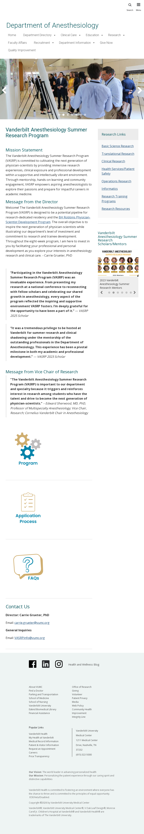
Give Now (106, 43)
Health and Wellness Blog (83, 664)
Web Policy (78, 705)
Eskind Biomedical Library (42, 709)
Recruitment (42, 43)
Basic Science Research (118, 146)
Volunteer (77, 694)
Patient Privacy (79, 698)
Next (137, 90)
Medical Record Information (43, 741)
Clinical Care (69, 35)
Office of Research (82, 687)
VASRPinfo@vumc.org (29, 638)
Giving (75, 690)
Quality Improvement (22, 50)
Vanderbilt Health (38, 733)
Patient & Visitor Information (44, 745)
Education (92, 35)
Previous (6, 90)
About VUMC (35, 687)
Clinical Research (113, 161)
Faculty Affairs (17, 43)
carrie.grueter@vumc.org (32, 623)
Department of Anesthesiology (52, 25)
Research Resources (116, 209)
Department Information (75, 43)
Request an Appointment (42, 748)
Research (114, 35)
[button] (55, 35)
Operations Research (116, 181)
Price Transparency (39, 756)
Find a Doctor (36, 690)
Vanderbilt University (40, 705)
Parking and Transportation (43, 694)
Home (12, 35)
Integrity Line (79, 716)
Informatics (110, 189)
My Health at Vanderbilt (41, 737)
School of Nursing (38, 701)
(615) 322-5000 (84, 754)
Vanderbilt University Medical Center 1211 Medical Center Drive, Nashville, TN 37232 (87, 740)
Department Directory (37, 35)
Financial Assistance (39, 713)
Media (75, 701)
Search (130, 10)
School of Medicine (39, 698)
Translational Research (118, 154)
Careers (33, 752)
